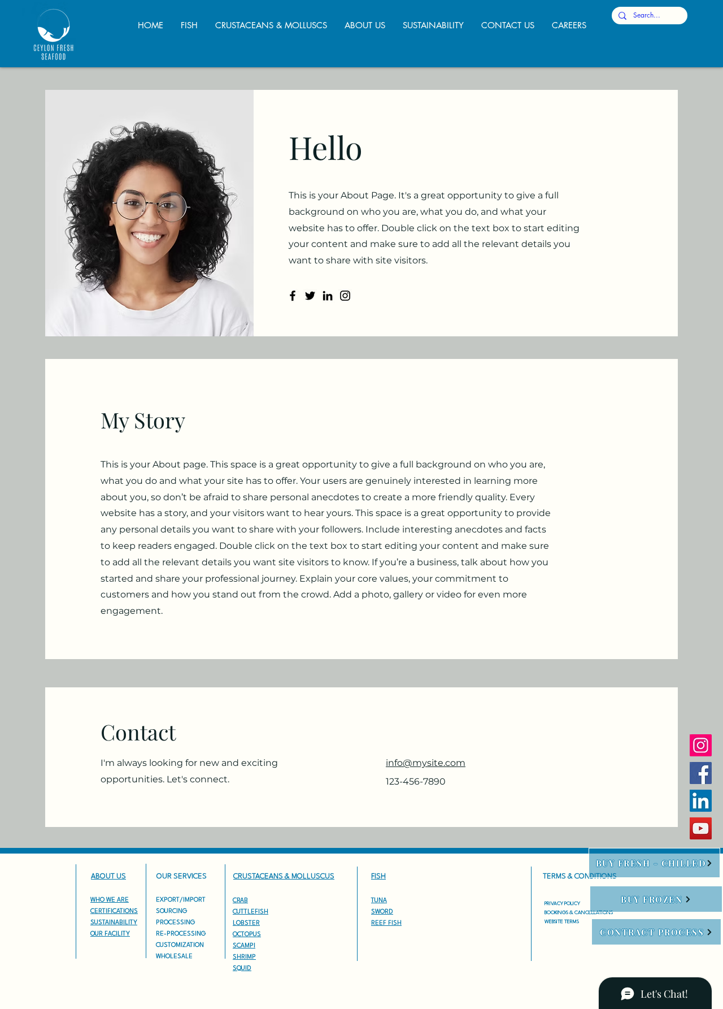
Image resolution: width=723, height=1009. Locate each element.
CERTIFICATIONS (114, 911)
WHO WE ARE (109, 900)
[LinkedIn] (327, 295)
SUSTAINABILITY (113, 923)
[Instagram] (345, 295)
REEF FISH (386, 923)
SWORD (382, 912)
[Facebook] (292, 295)
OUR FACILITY (110, 934)
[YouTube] (701, 828)
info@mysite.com (425, 762)
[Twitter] (310, 295)
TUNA (379, 901)
